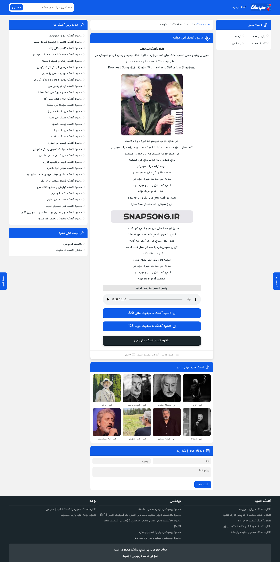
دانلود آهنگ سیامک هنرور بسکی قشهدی (57, 149)
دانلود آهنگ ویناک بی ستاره (65, 143)
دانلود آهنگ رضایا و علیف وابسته (61, 61)
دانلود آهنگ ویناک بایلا (68, 130)
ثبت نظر (202, 485)
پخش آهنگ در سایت (69, 250)
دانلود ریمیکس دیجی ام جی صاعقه (159, 509)
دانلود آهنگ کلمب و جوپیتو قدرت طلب (58, 42)
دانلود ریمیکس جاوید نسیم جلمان (160, 532)
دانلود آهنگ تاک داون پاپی (66, 193)
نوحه (238, 36)
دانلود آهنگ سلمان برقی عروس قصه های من (54, 174)
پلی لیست (259, 36)
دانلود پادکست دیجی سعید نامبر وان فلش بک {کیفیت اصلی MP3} (140, 515)
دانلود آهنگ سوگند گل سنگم (64, 105)
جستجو (16, 7)
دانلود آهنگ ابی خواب (188, 38)
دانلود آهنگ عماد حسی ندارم (64, 200)
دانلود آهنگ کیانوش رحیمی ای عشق (60, 219)
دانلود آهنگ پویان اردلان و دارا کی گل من (57, 80)
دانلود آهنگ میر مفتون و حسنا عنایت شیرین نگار (52, 212)
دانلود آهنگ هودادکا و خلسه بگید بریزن (57, 55)
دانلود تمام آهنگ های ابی (151, 340)
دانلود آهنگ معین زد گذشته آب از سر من (71, 509)
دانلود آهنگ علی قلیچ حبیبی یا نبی (60, 156)
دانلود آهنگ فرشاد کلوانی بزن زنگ (61, 181)
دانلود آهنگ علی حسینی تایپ (64, 206)
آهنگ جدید (239, 7)
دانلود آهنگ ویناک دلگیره (66, 137)
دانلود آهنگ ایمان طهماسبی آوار (62, 99)
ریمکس (236, 43)
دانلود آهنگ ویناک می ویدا (65, 118)
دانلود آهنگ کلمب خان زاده (65, 48)
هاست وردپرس (72, 244)
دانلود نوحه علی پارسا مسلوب (78, 515)
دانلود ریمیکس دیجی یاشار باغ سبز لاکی (157, 538)
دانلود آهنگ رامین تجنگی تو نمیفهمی (59, 67)
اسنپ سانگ (203, 24)
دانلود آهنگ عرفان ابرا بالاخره (64, 168)
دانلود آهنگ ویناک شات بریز (65, 111)
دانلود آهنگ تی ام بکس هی (65, 86)
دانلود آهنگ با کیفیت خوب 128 (149, 326)
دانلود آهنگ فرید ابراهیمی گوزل (62, 162)
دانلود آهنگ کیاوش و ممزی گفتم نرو (59, 187)
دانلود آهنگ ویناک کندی (67, 124)
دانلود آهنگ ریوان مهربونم (65, 36)
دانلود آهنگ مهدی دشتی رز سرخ (62, 73)
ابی (191, 24)
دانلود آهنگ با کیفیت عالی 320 (149, 313)
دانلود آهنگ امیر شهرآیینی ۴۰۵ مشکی (59, 92)
